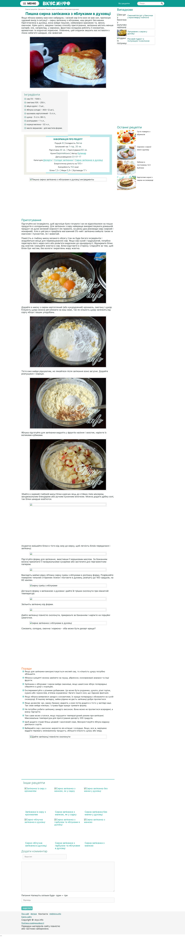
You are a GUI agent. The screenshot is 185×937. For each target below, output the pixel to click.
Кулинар (82, 153)
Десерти (47, 160)
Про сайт (25, 914)
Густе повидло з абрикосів (143, 133)
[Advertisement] (68, 200)
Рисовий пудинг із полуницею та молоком (138, 40)
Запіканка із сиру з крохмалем (35, 813)
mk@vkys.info (55, 914)
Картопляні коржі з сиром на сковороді (145, 178)
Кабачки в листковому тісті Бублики (144, 165)
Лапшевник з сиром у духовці (137, 32)
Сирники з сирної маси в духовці (144, 148)
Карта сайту (26, 917)
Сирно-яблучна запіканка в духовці (36, 844)
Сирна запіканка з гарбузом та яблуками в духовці (67, 846)
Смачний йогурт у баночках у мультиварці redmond (140, 16)
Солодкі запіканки (63, 160)
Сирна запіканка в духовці (89, 160)
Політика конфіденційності (32, 923)
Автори (34, 914)
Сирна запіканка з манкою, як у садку (66, 813)
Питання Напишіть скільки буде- (44, 895)
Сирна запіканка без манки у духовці (96, 813)
